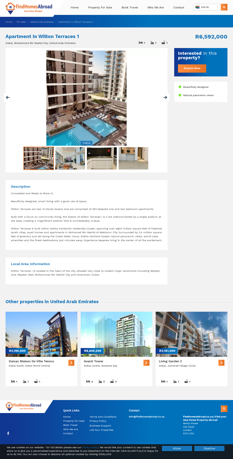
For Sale (21, 22)
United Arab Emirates (42, 22)
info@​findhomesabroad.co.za (146, 416)
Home (75, 7)
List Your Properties (101, 429)
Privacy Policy (98, 420)
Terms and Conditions (103, 416)
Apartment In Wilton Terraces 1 (75, 22)
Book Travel (130, 7)
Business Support (100, 425)
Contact (178, 7)
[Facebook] (8, 433)
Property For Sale (100, 7)
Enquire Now (192, 68)
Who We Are (155, 7)
